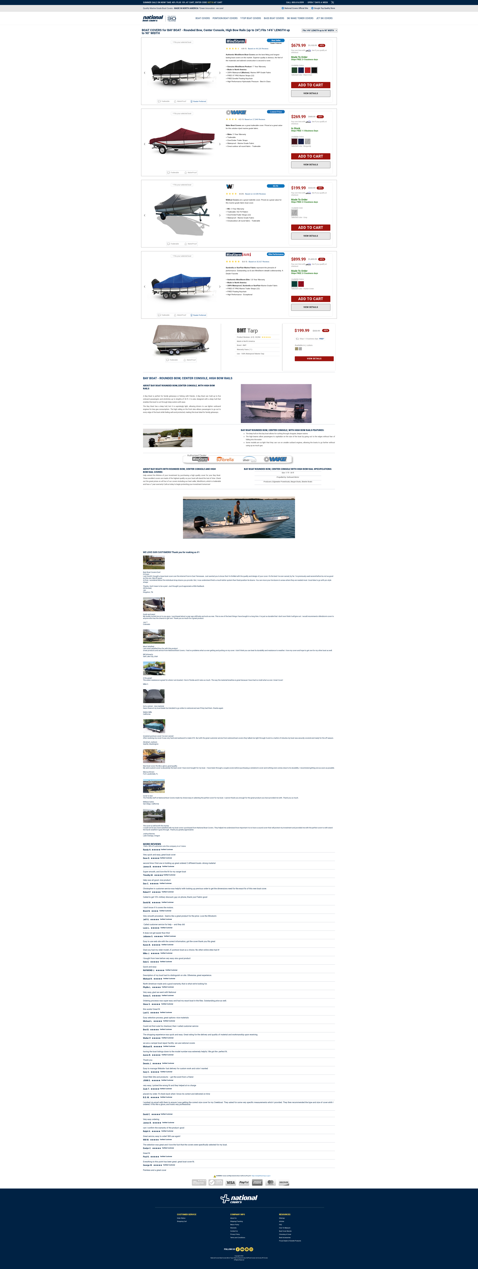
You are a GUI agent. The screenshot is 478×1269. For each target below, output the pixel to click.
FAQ (280, 1225)
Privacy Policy (235, 1234)
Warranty (233, 1228)
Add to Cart (310, 85)
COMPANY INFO (237, 1214)
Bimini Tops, (230, 1258)
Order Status (181, 1218)
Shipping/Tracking (236, 1221)
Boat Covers (223, 1258)
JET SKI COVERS (324, 18)
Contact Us (234, 1231)
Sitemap (282, 1218)
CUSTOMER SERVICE (186, 1214)
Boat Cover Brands (285, 1231)
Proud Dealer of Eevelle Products (290, 1241)
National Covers (214, 1258)
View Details (310, 93)
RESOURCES (284, 1214)
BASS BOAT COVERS (274, 18)
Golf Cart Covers (250, 1258)
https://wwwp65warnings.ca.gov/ (261, 1175)
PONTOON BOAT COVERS (225, 18)
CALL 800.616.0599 (295, 2)
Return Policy (234, 1225)
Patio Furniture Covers (240, 1258)
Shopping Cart (182, 1221)
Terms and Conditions (237, 1237)
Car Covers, (259, 1258)
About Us (233, 1218)
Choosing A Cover (285, 1234)
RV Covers (265, 1258)
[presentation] (145, 73)
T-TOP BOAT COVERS (250, 18)
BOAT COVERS (203, 18)
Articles (281, 1221)
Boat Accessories (285, 1237)
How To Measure (284, 1228)
